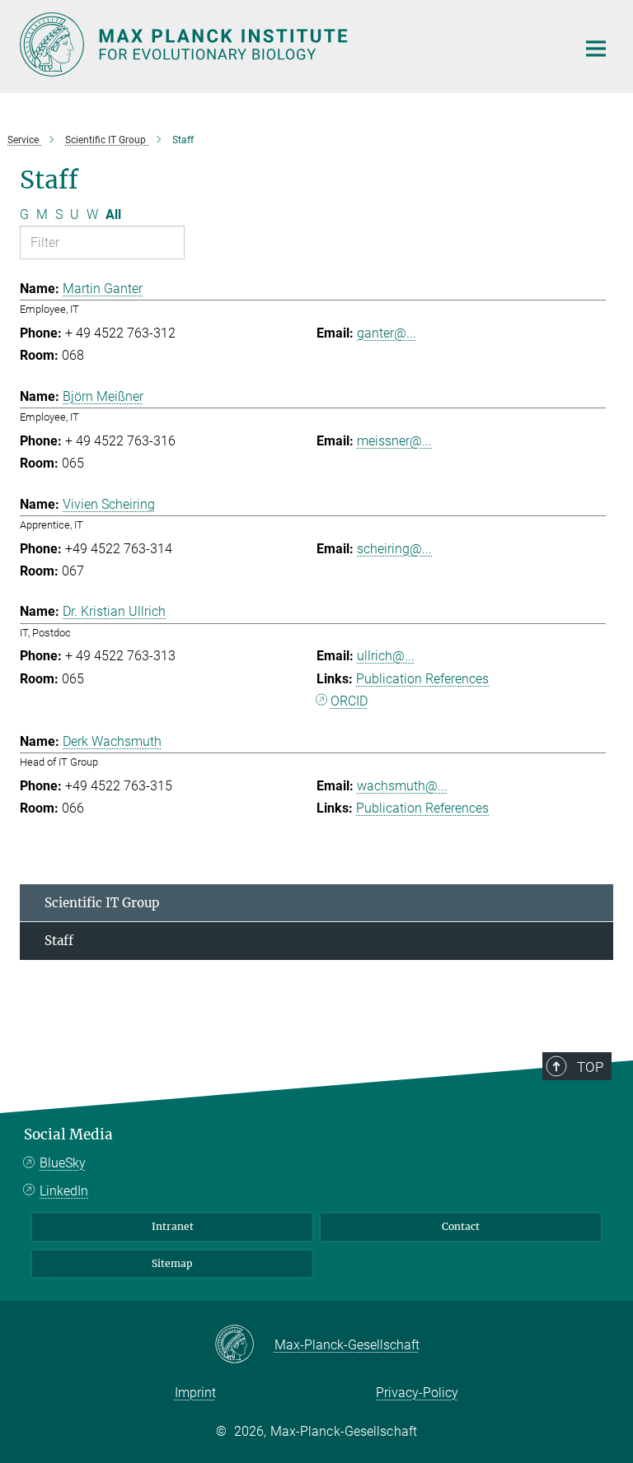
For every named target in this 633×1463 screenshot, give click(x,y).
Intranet (173, 1226)
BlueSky (63, 1163)
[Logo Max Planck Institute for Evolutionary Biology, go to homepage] (288, 44)
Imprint (195, 1392)
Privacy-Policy (417, 1392)
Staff (59, 940)
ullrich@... (386, 656)
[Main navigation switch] (595, 48)
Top (590, 1067)
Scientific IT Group (102, 903)
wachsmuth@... (402, 786)
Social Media (68, 1134)
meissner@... (394, 441)
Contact (461, 1226)
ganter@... (386, 333)
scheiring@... (394, 549)
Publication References (422, 679)
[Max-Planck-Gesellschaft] (244, 1345)
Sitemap (172, 1263)
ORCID (349, 701)
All (113, 214)
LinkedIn (64, 1191)
